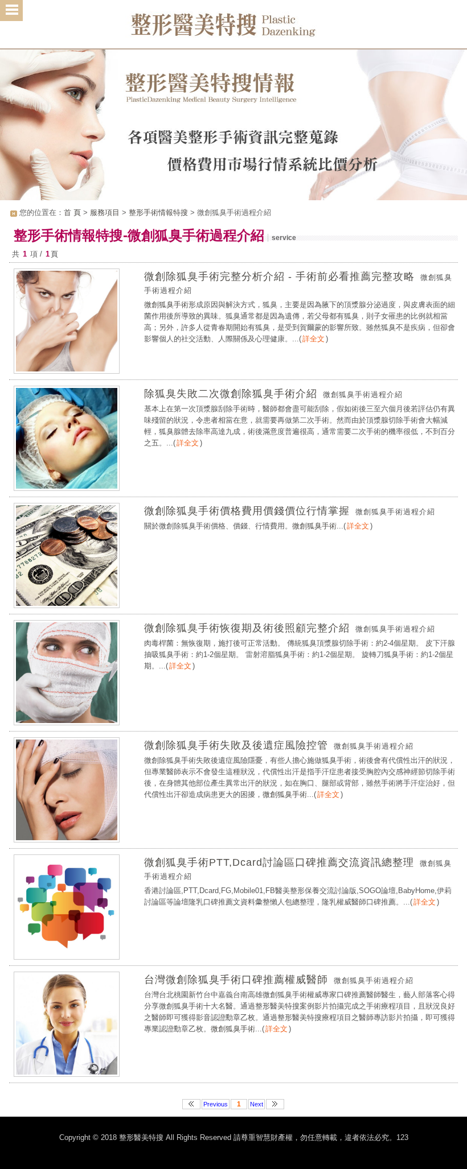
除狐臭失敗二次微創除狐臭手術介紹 (230, 393)
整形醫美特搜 (233, 28)
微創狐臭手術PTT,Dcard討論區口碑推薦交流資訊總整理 (279, 862)
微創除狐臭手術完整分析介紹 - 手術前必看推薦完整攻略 (279, 276)
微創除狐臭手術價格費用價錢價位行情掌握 (247, 511)
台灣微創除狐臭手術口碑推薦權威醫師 (236, 979)
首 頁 (72, 212)
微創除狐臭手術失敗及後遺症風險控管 (236, 745)
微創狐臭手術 (166, 304)
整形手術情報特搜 (158, 212)
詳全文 (313, 338)
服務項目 (105, 212)
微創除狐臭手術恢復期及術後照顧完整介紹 (247, 628)
